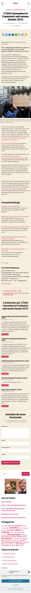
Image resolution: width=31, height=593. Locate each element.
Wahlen (13, 545)
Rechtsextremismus (15, 540)
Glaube (23, 532)
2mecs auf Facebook (9, 553)
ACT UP (10, 526)
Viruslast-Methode (6, 545)
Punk (2, 540)
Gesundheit (17, 532)
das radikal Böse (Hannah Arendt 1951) (13, 517)
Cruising (3, 530)
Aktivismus (18, 526)
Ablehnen (16, 585)
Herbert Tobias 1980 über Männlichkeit (13, 505)
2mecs (15, 3)
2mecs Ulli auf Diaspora (10, 560)
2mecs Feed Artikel (8, 557)
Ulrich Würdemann (12, 23)
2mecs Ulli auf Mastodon (10, 564)
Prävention (24, 539)
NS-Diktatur (6, 538)
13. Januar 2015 (24, 23)
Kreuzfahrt (24, 535)
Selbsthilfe (18, 542)
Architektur (14, 528)
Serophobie (26, 542)
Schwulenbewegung (7, 542)
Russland (22, 540)
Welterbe (18, 545)
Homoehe (5, 263)
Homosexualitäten (19, 9)
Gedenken (5, 532)
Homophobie (13, 534)
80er (5, 526)
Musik (24, 536)
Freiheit (17, 530)
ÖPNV (22, 545)
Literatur (14, 536)
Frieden (23, 530)
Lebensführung (6, 536)
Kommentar (4, 426)
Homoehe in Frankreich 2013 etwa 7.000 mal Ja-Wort (15, 226)
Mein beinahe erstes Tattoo (10, 514)
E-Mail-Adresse (5, 447)
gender (12, 532)
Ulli (10, 544)
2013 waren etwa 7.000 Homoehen (10, 143)
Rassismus (8, 540)
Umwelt (13, 544)
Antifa (24, 525)
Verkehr (22, 544)
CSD (7, 530)
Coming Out (26, 528)
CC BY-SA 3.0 (14, 140)
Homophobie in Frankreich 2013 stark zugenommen (14, 216)
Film (11, 530)
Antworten (5, 334)
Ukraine (7, 544)
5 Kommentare (16, 25)
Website (3, 454)
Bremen (21, 528)
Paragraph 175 (16, 538)
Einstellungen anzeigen (15, 589)
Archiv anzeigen (6, 283)
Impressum (4, 568)
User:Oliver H (5, 140)
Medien (20, 536)
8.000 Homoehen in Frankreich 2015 (10, 206)
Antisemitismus (4, 528)
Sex (2, 544)
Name (3, 440)
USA (17, 544)
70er (2, 525)
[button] (28, 572)
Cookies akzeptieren (15, 581)
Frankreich (9, 9)
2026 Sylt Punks (6, 502)
